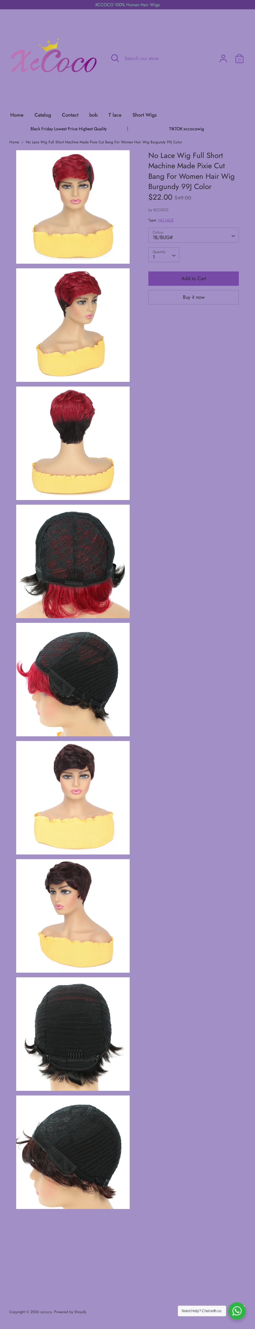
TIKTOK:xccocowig (186, 129)
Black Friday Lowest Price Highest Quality (68, 129)
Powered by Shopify (70, 1312)
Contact (70, 114)
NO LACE (166, 220)
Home (17, 114)
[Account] (223, 56)
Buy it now (194, 297)
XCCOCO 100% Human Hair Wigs (127, 5)
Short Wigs (144, 114)
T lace (115, 114)
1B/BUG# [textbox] (163, 237)
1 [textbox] (154, 257)
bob (93, 114)
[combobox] (193, 235)
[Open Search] (115, 58)
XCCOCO (160, 210)
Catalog (43, 114)
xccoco (46, 1312)
